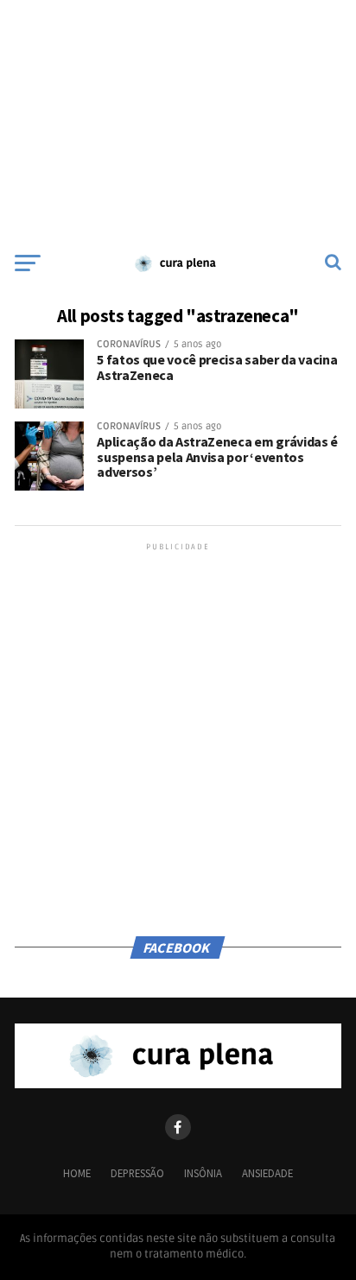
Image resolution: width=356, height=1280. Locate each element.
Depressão (137, 1173)
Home (77, 1173)
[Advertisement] (178, 121)
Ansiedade (267, 1173)
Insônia (203, 1173)
